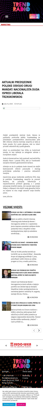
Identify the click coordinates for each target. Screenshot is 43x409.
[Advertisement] (21, 49)
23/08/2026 (34, 325)
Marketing (26, 376)
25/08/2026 (34, 237)
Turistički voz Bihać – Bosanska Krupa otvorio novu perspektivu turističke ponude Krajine (24, 245)
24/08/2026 (33, 297)
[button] (6, 16)
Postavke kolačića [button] (9, 404)
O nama (25, 378)
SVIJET (6, 76)
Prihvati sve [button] (21, 404)
